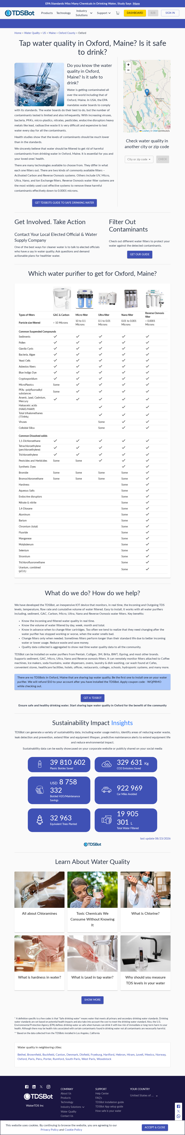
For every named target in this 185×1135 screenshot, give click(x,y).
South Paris (72, 1059)
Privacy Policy (50, 1129)
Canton (60, 1054)
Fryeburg (96, 1054)
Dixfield (84, 1054)
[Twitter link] (41, 1087)
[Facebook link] (27, 1087)
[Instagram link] (48, 1087)
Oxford (22, 1059)
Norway (160, 1054)
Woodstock (104, 1059)
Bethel (22, 1054)
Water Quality (32, 33)
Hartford (108, 1054)
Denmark (72, 1054)
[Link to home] (40, 1096)
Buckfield (48, 1054)
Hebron (120, 1054)
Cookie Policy (73, 1129)
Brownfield (34, 1054)
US (44, 33)
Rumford (58, 1059)
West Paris (88, 1059)
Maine (52, 33)
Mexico (149, 1054)
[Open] (149, 159)
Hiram (131, 1054)
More (136, 3)
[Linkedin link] (34, 1087)
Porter (47, 1059)
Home (17, 33)
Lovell (139, 1054)
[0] (117, 13)
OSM (155, 130)
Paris (31, 1059)
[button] (147, 92)
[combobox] (139, 159)
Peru (39, 1059)
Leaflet (145, 130)
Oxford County (67, 33)
